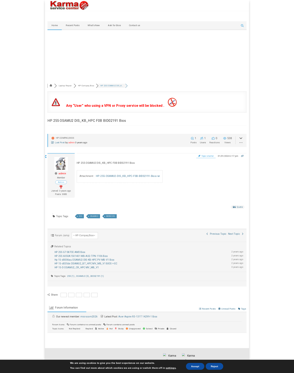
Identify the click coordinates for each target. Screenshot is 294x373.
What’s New (94, 25)
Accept (195, 366)
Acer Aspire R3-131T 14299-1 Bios (137, 316)
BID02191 (110, 216)
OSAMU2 (94, 216)
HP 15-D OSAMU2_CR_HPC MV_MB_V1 (77, 267)
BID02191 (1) (97, 276)
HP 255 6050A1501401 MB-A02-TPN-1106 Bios (81, 256)
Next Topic (234, 233)
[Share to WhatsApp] (45, 172)
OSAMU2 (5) (82, 276)
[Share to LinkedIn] (45, 177)
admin (71, 142)
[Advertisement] (147, 55)
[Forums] (50, 86)
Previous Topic (217, 233)
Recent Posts (72, 25)
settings (171, 368)
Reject (214, 366)
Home (55, 25)
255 (80, 216)
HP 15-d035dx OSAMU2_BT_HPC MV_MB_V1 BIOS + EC (86, 263)
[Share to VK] (45, 182)
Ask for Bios (114, 25)
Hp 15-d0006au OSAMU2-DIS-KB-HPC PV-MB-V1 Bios (84, 259)
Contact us (134, 25)
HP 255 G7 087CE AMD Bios (70, 252)
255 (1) (71, 276)
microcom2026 (88, 316)
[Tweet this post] (45, 167)
